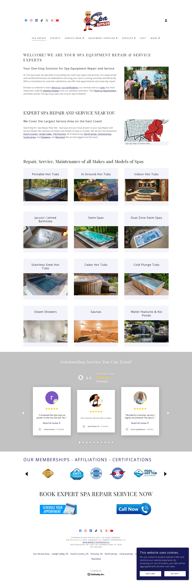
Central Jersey (104, 134)
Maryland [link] (96, 558)
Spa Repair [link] (39, 38)
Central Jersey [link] (126, 553)
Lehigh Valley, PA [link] (60, 553)
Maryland (60, 137)
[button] (166, 20)
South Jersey (29, 137)
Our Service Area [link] (41, 553)
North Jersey (90, 134)
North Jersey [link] (111, 553)
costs (102, 87)
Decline (150, 574)
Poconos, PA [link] (97, 553)
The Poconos (59, 134)
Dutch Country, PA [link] (79, 553)
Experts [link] (55, 38)
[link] (26, 20)
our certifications (70, 87)
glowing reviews (51, 90)
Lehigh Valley (45, 134)
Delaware (45, 137)
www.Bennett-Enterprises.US (96, 542)
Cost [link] (143, 38)
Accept (175, 574)
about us (56, 87)
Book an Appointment (105, 90)
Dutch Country (30, 134)
